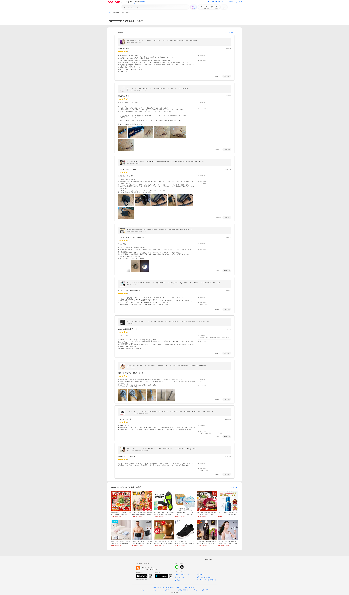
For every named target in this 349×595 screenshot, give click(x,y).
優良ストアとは (179, 577)
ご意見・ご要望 (204, 590)
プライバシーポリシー (146, 590)
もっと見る (234, 487)
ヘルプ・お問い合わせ (194, 590)
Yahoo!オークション (181, 587)
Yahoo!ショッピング (158, 587)
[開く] (122, 132)
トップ (109, 12)
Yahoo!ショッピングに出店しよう (227, 2)
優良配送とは (200, 574)
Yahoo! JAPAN (212, 2)
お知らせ (177, 580)
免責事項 (180, 590)
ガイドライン (173, 590)
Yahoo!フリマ (192, 587)
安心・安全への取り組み (204, 577)
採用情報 (185, 590)
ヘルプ (240, 2)
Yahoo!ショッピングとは (182, 574)
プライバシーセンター (158, 590)
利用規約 (167, 590)
